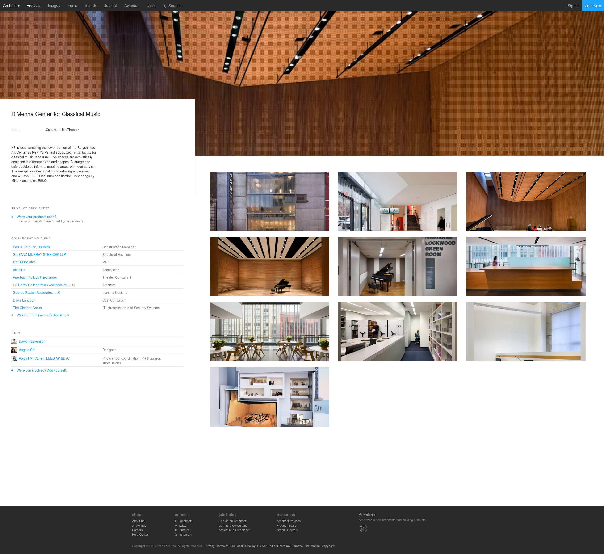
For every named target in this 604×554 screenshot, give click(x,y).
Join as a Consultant (233, 525)
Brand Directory (287, 530)
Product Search (287, 525)
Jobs (151, 5)
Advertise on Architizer (234, 530)
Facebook (184, 521)
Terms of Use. (226, 545)
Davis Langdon (24, 300)
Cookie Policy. (246, 545)
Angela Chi (27, 349)
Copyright (328, 545)
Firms (72, 5)
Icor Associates (24, 262)
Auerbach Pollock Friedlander (35, 277)
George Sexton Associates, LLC (36, 292)
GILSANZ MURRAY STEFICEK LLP (39, 254)
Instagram (184, 534)
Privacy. (209, 545)
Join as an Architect (232, 521)
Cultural (51, 129)
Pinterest (184, 530)
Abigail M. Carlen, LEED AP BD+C (44, 358)
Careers (137, 530)
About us (138, 521)
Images (54, 5)
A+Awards (139, 525)
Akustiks (19, 269)
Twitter (182, 525)
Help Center (140, 534)
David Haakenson (32, 341)
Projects (33, 5)
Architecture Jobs (289, 521)
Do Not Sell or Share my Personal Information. (289, 545)
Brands (91, 5)
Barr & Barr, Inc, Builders (31, 246)
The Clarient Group (27, 307)
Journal (110, 5)
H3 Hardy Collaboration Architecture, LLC (44, 284)
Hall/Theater (69, 129)
